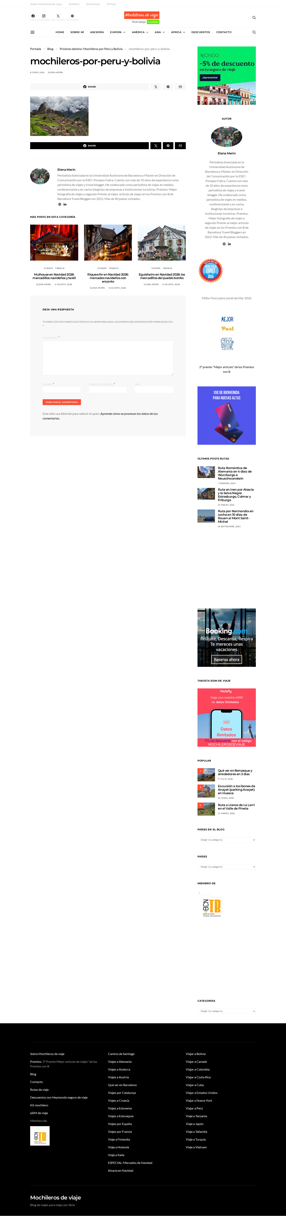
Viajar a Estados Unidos (202, 1092)
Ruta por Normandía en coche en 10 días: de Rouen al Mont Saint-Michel (235, 516)
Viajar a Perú (194, 1108)
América (138, 32)
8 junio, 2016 (37, 72)
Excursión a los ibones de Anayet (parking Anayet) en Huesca (236, 789)
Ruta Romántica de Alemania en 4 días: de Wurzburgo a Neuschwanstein (235, 473)
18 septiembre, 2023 (229, 526)
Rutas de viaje (39, 1089)
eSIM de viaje (39, 1113)
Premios (35, 1061)
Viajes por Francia (120, 1131)
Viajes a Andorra (119, 1069)
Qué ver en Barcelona (122, 1085)
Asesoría (97, 32)
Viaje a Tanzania (196, 1116)
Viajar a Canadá (196, 1061)
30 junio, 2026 (226, 798)
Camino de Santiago (121, 1054)
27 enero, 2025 (226, 505)
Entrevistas (93, 4)
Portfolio (74, 4)
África (176, 32)
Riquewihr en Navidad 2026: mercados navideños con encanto (107, 278)
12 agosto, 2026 (63, 284)
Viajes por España (120, 1124)
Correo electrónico (102, 384)
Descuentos (200, 32)
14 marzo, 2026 (226, 813)
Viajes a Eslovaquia (120, 1116)
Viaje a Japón (195, 1124)
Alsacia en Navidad (120, 1170)
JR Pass (111, 4)
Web (137, 384)
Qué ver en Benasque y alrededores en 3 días (235, 772)
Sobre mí (77, 32)
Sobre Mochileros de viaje (47, 1054)
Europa (116, 32)
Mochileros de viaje (55, 1197)
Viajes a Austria (118, 1077)
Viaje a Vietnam (196, 1147)
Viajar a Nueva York (199, 1100)
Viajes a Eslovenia (120, 1108)
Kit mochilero (39, 1105)
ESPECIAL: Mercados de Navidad (130, 1162)
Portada (35, 49)
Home (60, 32)
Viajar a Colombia (198, 1069)
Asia (158, 32)
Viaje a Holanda (118, 1147)
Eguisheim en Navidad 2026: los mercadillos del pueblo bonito (162, 276)
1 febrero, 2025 (227, 483)
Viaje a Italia (116, 1155)
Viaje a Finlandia (119, 1139)
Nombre (48, 384)
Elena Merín (55, 72)
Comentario (50, 338)
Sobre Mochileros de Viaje (46, 4)
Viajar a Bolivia (196, 1054)
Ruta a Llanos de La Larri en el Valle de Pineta (236, 806)
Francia (59, 268)
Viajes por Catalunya (122, 1092)
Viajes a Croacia (118, 1100)
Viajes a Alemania (120, 1061)
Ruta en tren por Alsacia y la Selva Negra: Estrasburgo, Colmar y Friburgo (236, 495)
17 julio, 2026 (225, 779)
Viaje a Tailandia (196, 1131)
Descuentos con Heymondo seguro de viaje (59, 1097)
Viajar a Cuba (195, 1085)
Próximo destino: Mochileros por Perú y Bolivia (91, 49)
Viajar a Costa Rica (198, 1077)
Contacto (224, 32)
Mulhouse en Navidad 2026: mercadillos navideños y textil (54, 276)
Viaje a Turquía (196, 1139)
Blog (50, 49)
